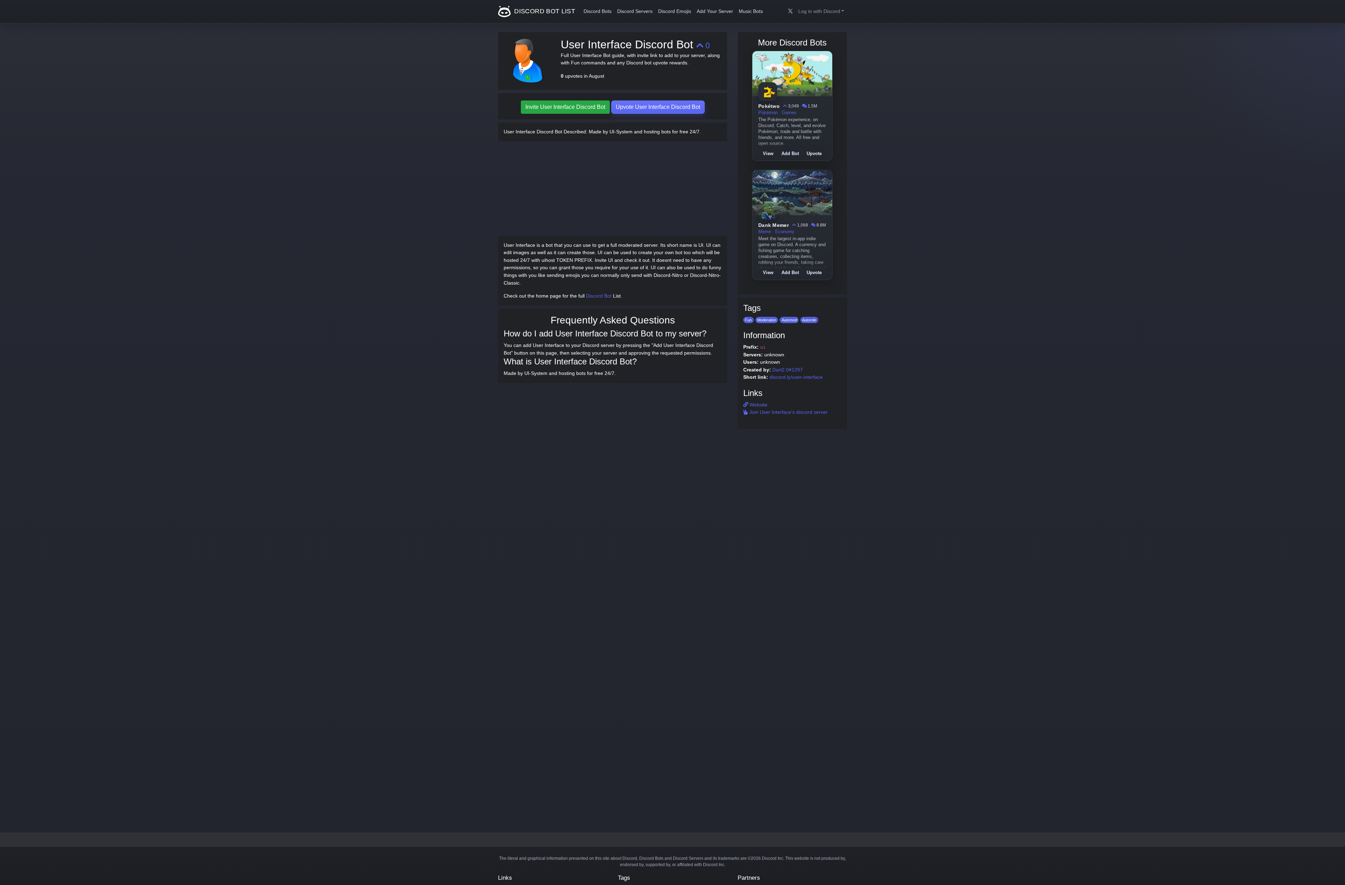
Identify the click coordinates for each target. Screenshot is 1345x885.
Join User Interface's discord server (788, 412)
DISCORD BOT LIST (543, 11)
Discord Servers (635, 11)
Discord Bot (599, 296)
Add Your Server (715, 11)
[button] (821, 11)
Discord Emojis (674, 11)
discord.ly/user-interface (796, 377)
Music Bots (751, 11)
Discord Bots (598, 11)
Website (757, 404)
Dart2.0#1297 (787, 369)
